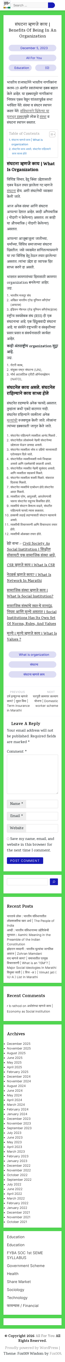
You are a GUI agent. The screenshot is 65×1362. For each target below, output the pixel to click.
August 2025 (16, 1053)
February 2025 (17, 1072)
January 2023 (17, 1161)
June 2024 (15, 1090)
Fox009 (55, 1354)
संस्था (43, 117)
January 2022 (17, 1208)
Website (17, 828)
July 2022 (14, 1184)
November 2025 (19, 1048)
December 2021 (18, 1212)
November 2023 (19, 1123)
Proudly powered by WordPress (32, 1348)
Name (16, 804)
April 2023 (14, 1147)
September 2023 (19, 1128)
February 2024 (18, 1109)
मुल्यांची (12, 420)
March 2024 (16, 1104)
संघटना (11, 191)
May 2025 (14, 1062)
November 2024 (19, 1081)
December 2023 (19, 1119)
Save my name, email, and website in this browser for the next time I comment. (30, 844)
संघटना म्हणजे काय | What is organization (27, 142)
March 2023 (16, 1151)
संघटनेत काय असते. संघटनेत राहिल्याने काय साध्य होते (31, 151)
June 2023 (15, 1137)
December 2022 (19, 1165)
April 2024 (14, 1100)
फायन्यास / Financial (22, 1305)
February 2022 (17, 1203)
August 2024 (16, 1086)
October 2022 (17, 1175)
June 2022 (15, 1189)
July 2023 (14, 1133)
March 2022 (16, 1198)
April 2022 (14, 1194)
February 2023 (17, 1156)
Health (13, 1273)
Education (21, 68)
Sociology (15, 1289)
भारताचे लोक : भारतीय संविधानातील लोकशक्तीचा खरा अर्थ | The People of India (30, 920)
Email (16, 816)
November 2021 (18, 1217)
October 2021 (17, 1222)
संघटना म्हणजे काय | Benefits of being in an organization (32, 30)
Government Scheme (26, 1265)
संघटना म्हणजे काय (34, 674)
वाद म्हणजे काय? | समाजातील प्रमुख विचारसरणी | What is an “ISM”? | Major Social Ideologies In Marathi (31, 962)
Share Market (19, 1281)
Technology (17, 1297)
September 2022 (19, 1179)
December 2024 (19, 1076)
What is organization (34, 654)
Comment (17, 752)
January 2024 (17, 1114)
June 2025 (15, 1058)
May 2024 (14, 1095)
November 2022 (19, 1170)
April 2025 (14, 1067)
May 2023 (14, 1142)
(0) (47, 68)
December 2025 (19, 1044)
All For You (34, 58)
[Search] (54, 881)
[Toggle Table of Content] (50, 134)
